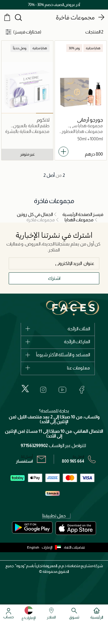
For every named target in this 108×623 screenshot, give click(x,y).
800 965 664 (73, 461)
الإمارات (47, 547)
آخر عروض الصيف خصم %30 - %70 (54, 4)
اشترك (54, 278)
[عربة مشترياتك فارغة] (7, 17)
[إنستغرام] (43, 390)
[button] (53, 547)
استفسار (24, 461)
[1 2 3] (27, 87)
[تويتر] (25, 388)
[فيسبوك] (81, 390)
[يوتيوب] (62, 390)
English (33, 547)
